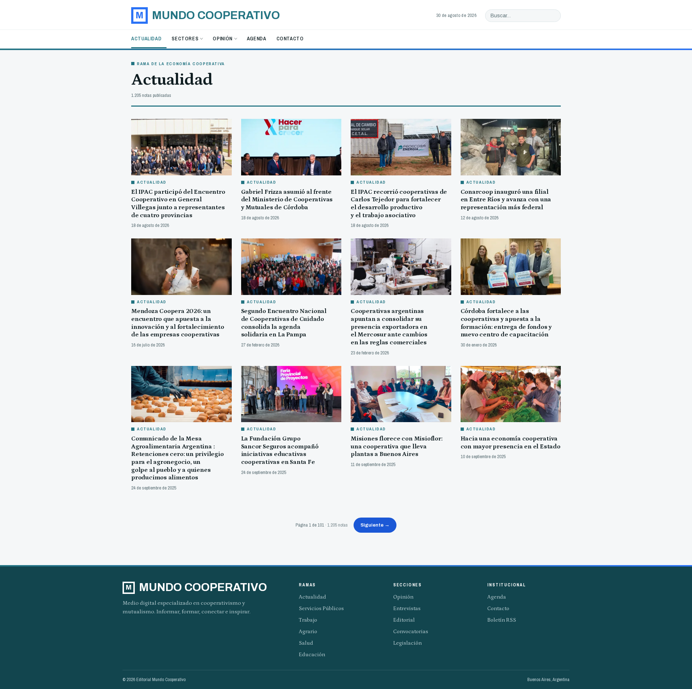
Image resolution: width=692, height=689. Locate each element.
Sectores (185, 38)
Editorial (404, 620)
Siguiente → (375, 525)
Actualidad (146, 38)
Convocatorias (410, 631)
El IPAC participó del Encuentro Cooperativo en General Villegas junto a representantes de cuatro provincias (178, 203)
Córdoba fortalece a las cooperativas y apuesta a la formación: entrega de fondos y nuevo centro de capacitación (506, 323)
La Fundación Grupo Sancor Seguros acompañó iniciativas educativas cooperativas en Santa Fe (280, 450)
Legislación (407, 643)
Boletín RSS (501, 620)
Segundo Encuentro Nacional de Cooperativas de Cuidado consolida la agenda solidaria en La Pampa (284, 323)
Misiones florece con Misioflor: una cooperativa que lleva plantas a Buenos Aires (397, 446)
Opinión (222, 38)
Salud (306, 643)
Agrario (308, 631)
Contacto (290, 38)
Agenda (256, 38)
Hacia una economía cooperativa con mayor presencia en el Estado (510, 442)
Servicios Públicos (321, 608)
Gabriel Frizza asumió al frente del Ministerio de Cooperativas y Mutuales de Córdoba (287, 199)
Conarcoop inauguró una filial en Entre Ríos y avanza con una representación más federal (506, 199)
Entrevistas (407, 608)
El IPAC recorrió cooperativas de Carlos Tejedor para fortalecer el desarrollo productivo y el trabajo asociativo (399, 203)
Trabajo (308, 620)
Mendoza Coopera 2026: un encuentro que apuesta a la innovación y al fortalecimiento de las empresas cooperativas (177, 323)
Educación (312, 655)
